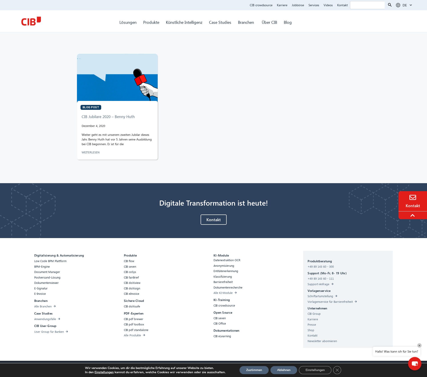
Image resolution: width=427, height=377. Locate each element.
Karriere (282, 5)
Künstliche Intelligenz (184, 22)
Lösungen (128, 22)
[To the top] (413, 215)
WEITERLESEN (91, 152)
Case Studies (220, 22)
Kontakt (342, 5)
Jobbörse (298, 5)
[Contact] (412, 197)
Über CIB (269, 22)
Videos (328, 5)
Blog (288, 22)
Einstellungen (104, 372)
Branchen (246, 22)
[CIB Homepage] (31, 21)
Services (313, 5)
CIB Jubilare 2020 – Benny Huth (108, 116)
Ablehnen (283, 370)
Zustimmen (254, 370)
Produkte (151, 22)
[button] (414, 363)
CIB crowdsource (261, 5)
